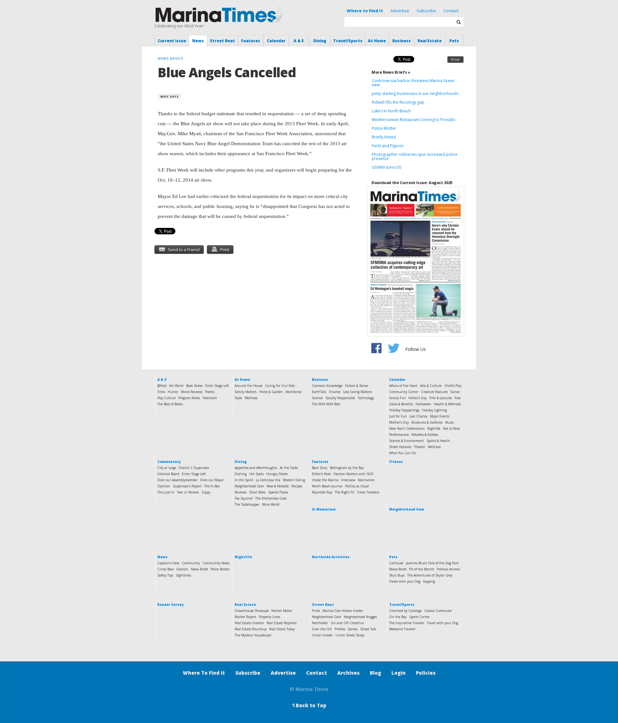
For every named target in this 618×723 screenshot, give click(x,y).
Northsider (320, 623)
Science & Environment (406, 440)
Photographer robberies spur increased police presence (414, 156)
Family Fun (397, 398)
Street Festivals (400, 447)
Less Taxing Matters (357, 392)
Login (398, 673)
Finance (335, 392)
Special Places (278, 492)
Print (455, 59)
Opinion (163, 486)
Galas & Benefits (401, 404)
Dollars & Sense (356, 385)
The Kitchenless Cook (271, 498)
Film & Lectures (440, 398)
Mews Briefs (398, 569)
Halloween (423, 404)
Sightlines (183, 575)
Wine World (270, 504)
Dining (319, 40)
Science (317, 398)
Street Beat (222, 40)
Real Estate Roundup (251, 629)
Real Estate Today (282, 629)
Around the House (248, 385)
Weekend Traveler (402, 629)
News (198, 40)
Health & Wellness (447, 404)
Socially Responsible (340, 398)
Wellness (251, 398)
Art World (176, 385)
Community (191, 563)
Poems (209, 392)
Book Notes (194, 385)
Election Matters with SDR (353, 474)
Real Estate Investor (249, 623)
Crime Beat (165, 569)
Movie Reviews (191, 392)
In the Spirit (244, 480)
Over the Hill (322, 629)
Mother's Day (399, 422)
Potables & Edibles (424, 434)
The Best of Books (170, 404)
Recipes (296, 486)
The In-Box (212, 486)
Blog (375, 673)
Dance (455, 392)
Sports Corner (419, 617)
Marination (366, 480)
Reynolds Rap (322, 492)
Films (161, 392)
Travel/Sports (347, 40)
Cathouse (396, 563)
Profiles (339, 629)
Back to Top (309, 705)
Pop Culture (166, 398)
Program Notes (189, 398)
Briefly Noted (384, 137)
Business (401, 40)
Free (457, 398)
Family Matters (246, 392)
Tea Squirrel (244, 498)
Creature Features (434, 392)
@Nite (162, 385)
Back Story (319, 467)
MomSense (294, 392)
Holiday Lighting (434, 410)
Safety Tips (165, 575)
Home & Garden (271, 392)
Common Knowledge (327, 385)
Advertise (399, 11)
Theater (419, 447)
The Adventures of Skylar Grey (430, 575)
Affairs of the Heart (403, 385)
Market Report (245, 617)
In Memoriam (324, 509)
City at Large (166, 467)
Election (182, 569)
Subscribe (426, 11)
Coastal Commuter (438, 610)
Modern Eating (294, 480)
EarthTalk (319, 392)
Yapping (429, 581)
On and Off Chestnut (347, 623)
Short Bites (257, 492)
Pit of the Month (421, 569)
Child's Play (453, 385)
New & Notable (278, 486)
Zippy (205, 492)
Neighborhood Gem (249, 486)
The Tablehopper (247, 504)
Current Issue (172, 40)
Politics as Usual (357, 486)
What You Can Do (402, 453)
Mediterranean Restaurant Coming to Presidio (413, 119)
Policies (425, 673)
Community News (215, 563)
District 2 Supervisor (194, 467)
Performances (399, 434)
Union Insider (322, 635)
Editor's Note (321, 474)
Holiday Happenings (404, 410)
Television (209, 398)
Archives (348, 673)
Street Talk (368, 629)
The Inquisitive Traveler (406, 623)
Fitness (396, 461)
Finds (316, 610)
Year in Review (188, 492)
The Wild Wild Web (326, 404)
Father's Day (417, 398)
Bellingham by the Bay (347, 467)
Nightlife (433, 428)
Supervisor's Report (187, 486)
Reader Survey (170, 604)
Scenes (353, 629)
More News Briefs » (390, 72)
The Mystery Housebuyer (253, 635)
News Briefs (199, 569)
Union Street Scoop (349, 635)
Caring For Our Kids (280, 385)
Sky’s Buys (397, 575)
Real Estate (429, 40)
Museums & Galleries (427, 422)
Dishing (241, 474)
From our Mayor (212, 480)
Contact (451, 11)
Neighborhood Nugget (360, 617)
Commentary (169, 461)
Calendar (276, 40)
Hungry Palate (277, 474)
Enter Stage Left (217, 385)
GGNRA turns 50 (386, 167)
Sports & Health (438, 440)
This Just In (165, 492)
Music (449, 422)
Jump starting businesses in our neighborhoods (415, 93)
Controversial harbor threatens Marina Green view (413, 83)
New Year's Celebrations (407, 428)
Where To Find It (204, 673)
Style (238, 398)
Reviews (241, 492)
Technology (366, 398)
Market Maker (281, 610)
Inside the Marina (325, 480)
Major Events (439, 416)
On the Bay (398, 617)
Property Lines (269, 617)
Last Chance (418, 416)
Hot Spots (256, 474)
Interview (348, 480)
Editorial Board (168, 474)
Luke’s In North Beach (391, 111)
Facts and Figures (387, 146)
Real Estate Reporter (282, 623)
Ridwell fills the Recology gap (398, 102)
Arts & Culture (431, 385)
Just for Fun (398, 416)
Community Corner (403, 392)
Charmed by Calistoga (405, 610)
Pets (454, 40)
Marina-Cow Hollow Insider (343, 610)
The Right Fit (344, 492)
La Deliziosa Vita (268, 480)
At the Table (289, 467)
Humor (173, 392)
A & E (299, 40)
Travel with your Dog (404, 581)
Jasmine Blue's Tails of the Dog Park (432, 563)
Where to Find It (365, 11)
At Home (377, 40)
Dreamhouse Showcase (252, 610)
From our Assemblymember (177, 480)
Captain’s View (168, 563)
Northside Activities (331, 557)
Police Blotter (384, 128)
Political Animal (448, 569)
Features (250, 40)
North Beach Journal (327, 486)
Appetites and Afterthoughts (256, 467)
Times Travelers (368, 492)
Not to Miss (451, 428)
